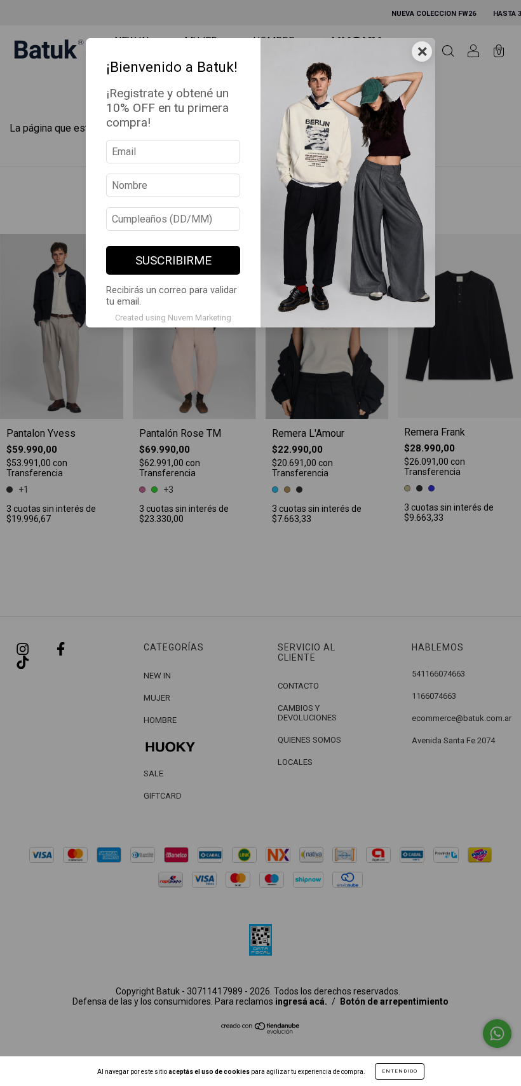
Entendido (399, 1071)
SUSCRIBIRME (173, 260)
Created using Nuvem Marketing (173, 317)
